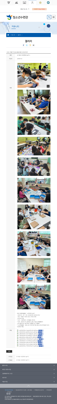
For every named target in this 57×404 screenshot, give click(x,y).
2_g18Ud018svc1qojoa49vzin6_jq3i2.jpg (28, 330)
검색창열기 (49, 17)
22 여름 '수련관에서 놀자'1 (22, 356)
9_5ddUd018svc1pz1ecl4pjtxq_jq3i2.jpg (27, 344)
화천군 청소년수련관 (17, 17)
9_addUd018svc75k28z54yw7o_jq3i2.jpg (28, 339)
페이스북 (23, 45)
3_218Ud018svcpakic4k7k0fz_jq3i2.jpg (27, 342)
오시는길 (9, 391)
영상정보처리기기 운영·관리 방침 (24, 390)
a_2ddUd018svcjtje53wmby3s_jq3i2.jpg (27, 332)
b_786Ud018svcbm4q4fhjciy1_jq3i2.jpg (27, 335)
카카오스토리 (30, 45)
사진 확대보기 (48, 86)
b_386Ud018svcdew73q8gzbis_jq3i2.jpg (28, 333)
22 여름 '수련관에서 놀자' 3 (22, 360)
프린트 (33, 45)
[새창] (9, 2)
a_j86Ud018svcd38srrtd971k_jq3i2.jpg (27, 337)
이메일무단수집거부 (39, 390)
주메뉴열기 (54, 17)
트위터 (26, 45)
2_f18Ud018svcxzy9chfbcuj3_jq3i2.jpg (27, 340)
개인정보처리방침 (9, 390)
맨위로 (28, 386)
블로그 (9, 394)
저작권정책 (49, 390)
